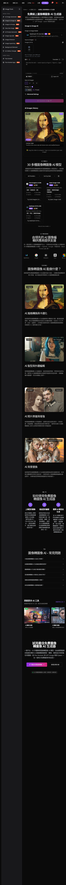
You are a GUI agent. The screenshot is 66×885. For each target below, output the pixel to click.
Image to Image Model (31, 31)
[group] (31, 83)
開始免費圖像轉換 (36, 665)
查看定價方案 (55, 665)
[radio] (28, 89)
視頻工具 (15, 3)
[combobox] (57, 3)
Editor (45, 3)
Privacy (27, 87)
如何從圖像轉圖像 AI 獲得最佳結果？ (34, 585)
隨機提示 (30, 76)
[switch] (62, 59)
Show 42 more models (43, 226)
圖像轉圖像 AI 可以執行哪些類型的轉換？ (35, 569)
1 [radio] (26, 83)
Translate (55, 59)
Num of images (29, 80)
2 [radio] (29, 83)
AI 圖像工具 (32, 9)
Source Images (29, 40)
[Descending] (58, 176)
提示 (26, 59)
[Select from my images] (63, 42)
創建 (23, 3)
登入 (63, 3)
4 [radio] (36, 83)
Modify (35, 73)
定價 (39, 3)
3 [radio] (33, 83)
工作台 (31, 3)
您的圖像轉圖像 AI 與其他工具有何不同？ (35, 574)
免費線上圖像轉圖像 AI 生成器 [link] (46, 9)
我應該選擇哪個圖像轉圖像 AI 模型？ (34, 580)
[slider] (44, 126)
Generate (29, 73)
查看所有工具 (59, 602)
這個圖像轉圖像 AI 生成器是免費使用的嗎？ (36, 564)
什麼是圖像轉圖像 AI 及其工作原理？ (34, 559)
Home (25, 9)
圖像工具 (5, 3)
